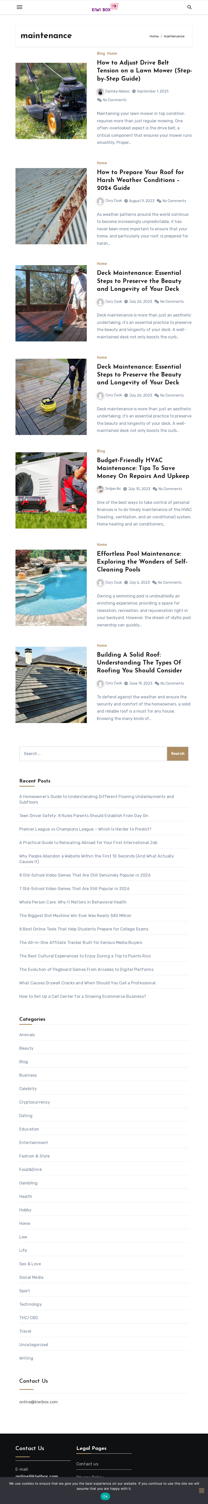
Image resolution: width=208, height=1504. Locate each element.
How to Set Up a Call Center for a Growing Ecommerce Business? (82, 996)
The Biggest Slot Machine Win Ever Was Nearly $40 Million (75, 915)
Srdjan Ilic (113, 489)
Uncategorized (33, 1344)
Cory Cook (114, 201)
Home (112, 53)
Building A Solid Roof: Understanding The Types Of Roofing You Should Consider (139, 663)
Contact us (87, 1464)
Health (25, 1196)
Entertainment (33, 1142)
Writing (26, 1358)
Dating (25, 1115)
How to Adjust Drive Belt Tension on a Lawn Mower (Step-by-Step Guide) (144, 71)
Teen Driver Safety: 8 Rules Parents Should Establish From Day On (83, 815)
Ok (105, 1496)
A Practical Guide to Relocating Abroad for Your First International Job (88, 842)
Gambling (28, 1183)
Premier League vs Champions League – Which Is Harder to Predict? (85, 829)
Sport (24, 1290)
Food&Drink (30, 1169)
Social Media (31, 1277)
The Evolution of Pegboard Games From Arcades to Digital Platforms (86, 969)
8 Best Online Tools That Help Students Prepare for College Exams (84, 929)
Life (23, 1250)
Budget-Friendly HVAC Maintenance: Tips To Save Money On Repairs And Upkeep (143, 468)
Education (29, 1129)
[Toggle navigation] (19, 7)
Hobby (25, 1210)
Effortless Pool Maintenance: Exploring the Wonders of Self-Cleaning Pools (142, 562)
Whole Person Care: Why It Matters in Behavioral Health (73, 902)
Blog (101, 53)
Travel (25, 1331)
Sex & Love (30, 1263)
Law (23, 1237)
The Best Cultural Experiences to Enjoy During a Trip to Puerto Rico (85, 956)
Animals (27, 1034)
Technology (30, 1304)
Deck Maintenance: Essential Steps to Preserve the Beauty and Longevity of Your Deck (139, 281)
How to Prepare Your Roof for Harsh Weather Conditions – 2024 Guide (140, 180)
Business (28, 1075)
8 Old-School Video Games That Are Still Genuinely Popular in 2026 (85, 875)
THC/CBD (28, 1317)
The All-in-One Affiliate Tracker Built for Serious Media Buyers (80, 942)
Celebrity (28, 1088)
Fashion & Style (34, 1156)
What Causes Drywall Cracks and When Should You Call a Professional (87, 983)
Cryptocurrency (34, 1102)
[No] (201, 1490)
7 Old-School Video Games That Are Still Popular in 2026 (74, 888)
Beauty (26, 1048)
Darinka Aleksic (118, 91)
